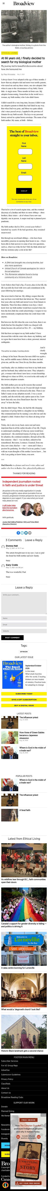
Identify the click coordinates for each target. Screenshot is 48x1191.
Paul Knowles (9, 74)
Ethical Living (9, 53)
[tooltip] (18, 533)
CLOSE (43, 1115)
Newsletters (6, 1125)
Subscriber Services (9, 1061)
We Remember (7, 1116)
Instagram (5, 1134)
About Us (5, 1088)
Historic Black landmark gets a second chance (22, 1050)
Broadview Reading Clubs (12, 1097)
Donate (4, 1106)
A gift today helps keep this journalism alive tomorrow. (9, 507)
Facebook (5, 1129)
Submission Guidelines (11, 1074)
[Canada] (7, 1180)
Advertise (5, 1070)
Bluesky (4, 1138)
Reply (8, 560)
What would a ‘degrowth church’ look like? (20, 1009)
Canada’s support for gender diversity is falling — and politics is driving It (24, 925)
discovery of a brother (9, 212)
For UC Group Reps (9, 1065)
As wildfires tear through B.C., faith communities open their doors (23, 880)
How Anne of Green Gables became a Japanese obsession (31, 735)
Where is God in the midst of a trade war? (32, 749)
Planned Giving (7, 1111)
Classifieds (5, 1084)
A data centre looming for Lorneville (17, 968)
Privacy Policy (7, 1079)
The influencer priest (28, 717)
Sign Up (24, 191)
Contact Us (6, 1093)
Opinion (24, 652)
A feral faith (24, 810)
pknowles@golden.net (35, 468)
